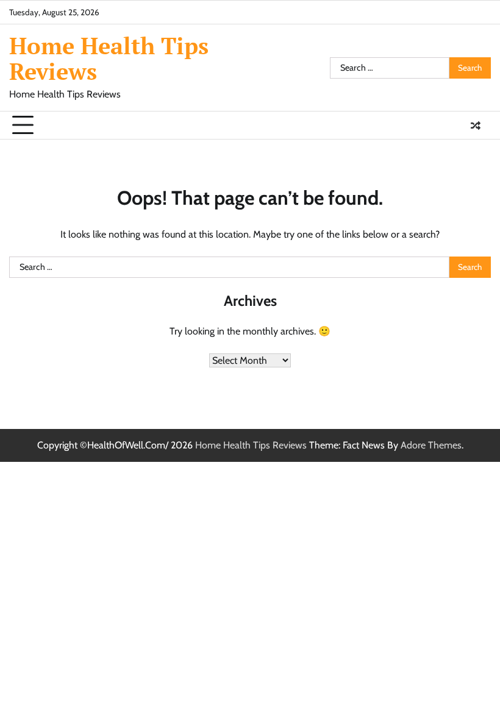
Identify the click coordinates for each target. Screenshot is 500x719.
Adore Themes (431, 445)
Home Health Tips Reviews (109, 58)
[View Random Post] (475, 125)
